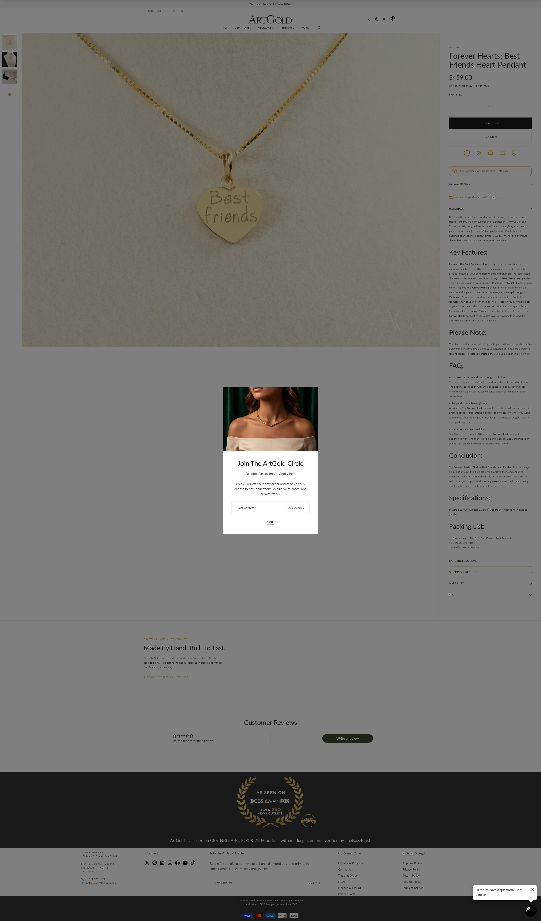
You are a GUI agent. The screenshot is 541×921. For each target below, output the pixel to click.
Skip (270, 522)
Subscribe (295, 507)
